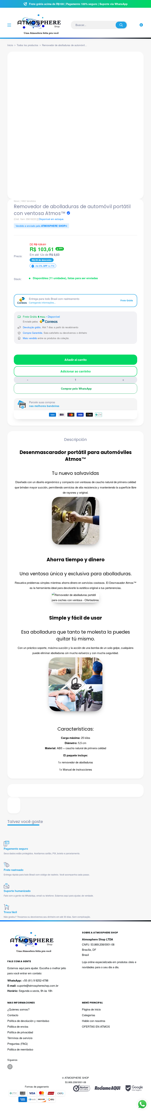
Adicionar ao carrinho (75, 371)
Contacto (12, 1015)
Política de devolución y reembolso (28, 1021)
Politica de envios (17, 1026)
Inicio (10, 45)
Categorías (88, 1015)
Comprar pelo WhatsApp (76, 388)
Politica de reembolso (20, 1049)
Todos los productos (27, 45)
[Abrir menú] (9, 25)
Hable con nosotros (93, 1021)
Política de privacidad (20, 1032)
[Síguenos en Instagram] (10, 1066)
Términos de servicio (19, 1038)
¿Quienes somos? (18, 1009)
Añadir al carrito (75, 360)
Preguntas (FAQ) (17, 1044)
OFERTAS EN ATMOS (96, 1026)
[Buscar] (121, 25)
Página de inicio (91, 1009)
